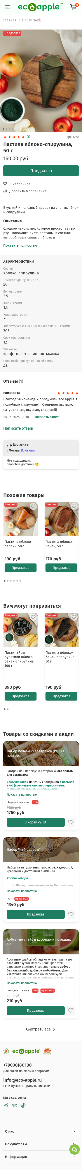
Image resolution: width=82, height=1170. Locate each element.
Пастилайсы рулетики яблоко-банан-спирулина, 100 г (20, 659)
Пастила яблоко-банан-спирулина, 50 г (60, 656)
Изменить (28, 450)
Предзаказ (41, 170)
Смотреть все (39, 1029)
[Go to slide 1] (3, 129)
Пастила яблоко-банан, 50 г (59, 544)
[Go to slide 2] (6, 129)
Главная (9, 20)
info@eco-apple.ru (22, 1080)
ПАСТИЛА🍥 (31, 20)
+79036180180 (17, 1065)
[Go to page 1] (4, 581)
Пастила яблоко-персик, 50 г (18, 544)
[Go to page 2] (8, 581)
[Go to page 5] (17, 581)
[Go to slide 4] (12, 129)
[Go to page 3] (11, 581)
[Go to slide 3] (9, 129)
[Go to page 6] (20, 581)
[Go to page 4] (14, 581)
